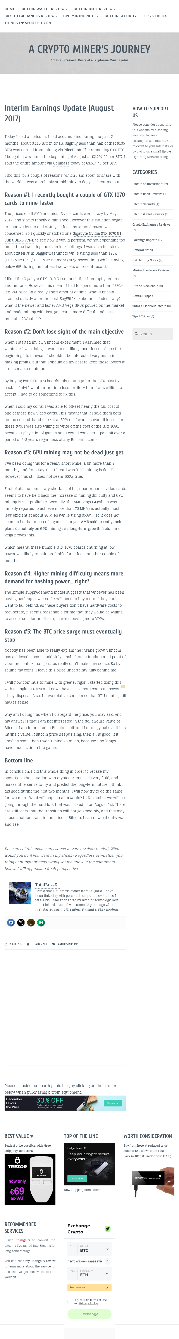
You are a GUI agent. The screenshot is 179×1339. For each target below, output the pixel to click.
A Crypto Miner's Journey (89, 49)
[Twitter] (21, 922)
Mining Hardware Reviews (151, 270)
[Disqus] (65, 1008)
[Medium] (41, 922)
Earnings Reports (67, 944)
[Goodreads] (31, 922)
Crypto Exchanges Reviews (31, 16)
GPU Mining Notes (80, 16)
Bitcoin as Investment (148, 184)
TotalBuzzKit (39, 944)
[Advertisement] (151, 1246)
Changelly (23, 1240)
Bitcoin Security (121, 16)
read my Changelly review (36, 1261)
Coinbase (61, 163)
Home (10, 9)
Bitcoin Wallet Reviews (44, 9)
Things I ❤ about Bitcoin (28, 23)
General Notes (143, 250)
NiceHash (72, 150)
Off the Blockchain (145, 286)
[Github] (11, 922)
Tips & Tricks (155, 16)
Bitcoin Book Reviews (94, 9)
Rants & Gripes (143, 296)
